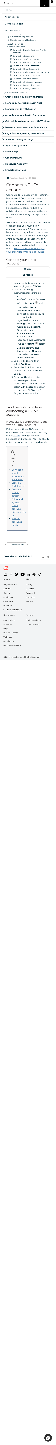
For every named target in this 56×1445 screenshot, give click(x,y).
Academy (7, 624)
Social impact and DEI (13, 610)
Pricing (29, 584)
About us (7, 589)
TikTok (16, 435)
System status (13, 30)
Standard (30, 589)
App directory (9, 641)
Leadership (8, 597)
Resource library (10, 633)
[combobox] (22, 3)
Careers (6, 593)
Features (29, 601)
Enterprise (30, 597)
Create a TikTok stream (16, 492)
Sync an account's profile (17, 521)
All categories (12, 17)
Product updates (33, 620)
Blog (5, 628)
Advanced (30, 593)
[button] (43, 557)
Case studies (8, 620)
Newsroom (8, 605)
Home (8, 10)
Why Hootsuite (10, 584)
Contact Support (14, 23)
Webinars (7, 637)
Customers (8, 601)
